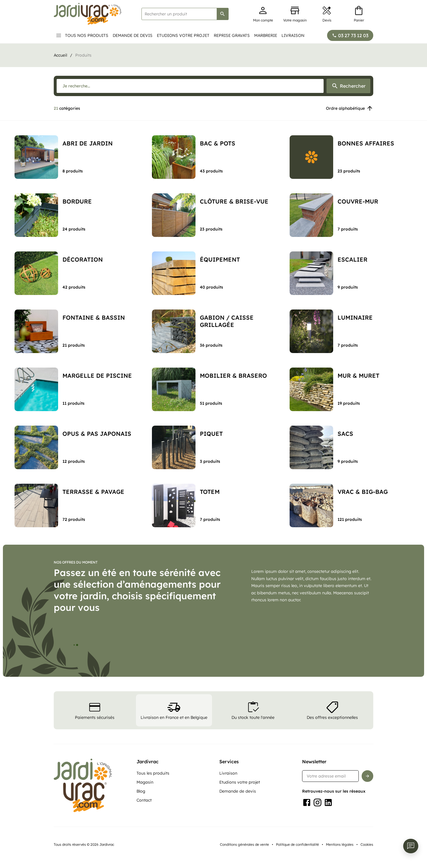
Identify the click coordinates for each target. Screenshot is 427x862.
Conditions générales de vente (244, 844)
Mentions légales (340, 844)
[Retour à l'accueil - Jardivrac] (87, 14)
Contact (144, 800)
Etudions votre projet (183, 35)
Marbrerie (265, 35)
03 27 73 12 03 (353, 35)
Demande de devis (132, 35)
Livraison (292, 35)
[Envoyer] (367, 776)
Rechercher (352, 86)
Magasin (145, 782)
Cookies (366, 844)
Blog (141, 791)
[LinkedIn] (328, 802)
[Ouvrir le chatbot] (410, 846)
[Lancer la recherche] (222, 14)
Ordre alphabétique (345, 108)
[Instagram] (317, 802)
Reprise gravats (232, 35)
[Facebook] (306, 802)
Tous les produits (153, 773)
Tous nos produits (86, 35)
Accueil (60, 55)
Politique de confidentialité (297, 844)
